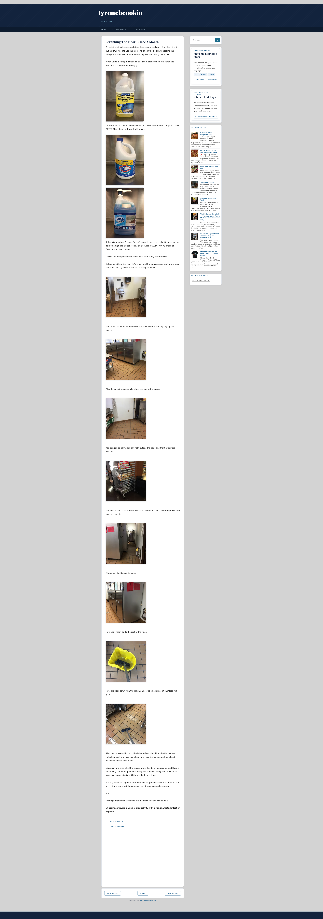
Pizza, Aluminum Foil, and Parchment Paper (208, 151)
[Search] (217, 40)
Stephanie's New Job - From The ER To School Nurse (209, 254)
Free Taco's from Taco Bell (209, 167)
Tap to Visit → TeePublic (206, 80)
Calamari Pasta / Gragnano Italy (206, 133)
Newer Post (112, 893)
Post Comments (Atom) (147, 901)
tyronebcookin (120, 12)
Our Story (140, 29)
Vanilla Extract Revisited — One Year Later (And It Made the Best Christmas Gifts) (210, 217)
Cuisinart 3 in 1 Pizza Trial (208, 199)
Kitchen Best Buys (121, 29)
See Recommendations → (206, 116)
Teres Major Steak (207, 182)
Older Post (173, 893)
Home (103, 29)
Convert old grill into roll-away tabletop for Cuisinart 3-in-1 (209, 236)
